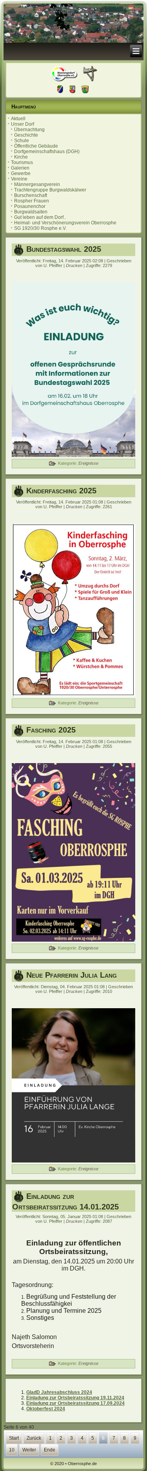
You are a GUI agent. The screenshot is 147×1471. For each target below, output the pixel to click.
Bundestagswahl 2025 (63, 249)
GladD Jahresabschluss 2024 (59, 1392)
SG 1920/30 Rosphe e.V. (40, 228)
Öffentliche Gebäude (36, 146)
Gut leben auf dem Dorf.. (40, 217)
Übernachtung (29, 129)
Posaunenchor (29, 206)
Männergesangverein (37, 184)
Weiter (29, 1450)
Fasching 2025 (51, 730)
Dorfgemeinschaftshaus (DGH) (47, 151)
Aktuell (18, 118)
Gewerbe (21, 173)
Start (14, 1438)
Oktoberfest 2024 (45, 1408)
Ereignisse (88, 463)
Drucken (74, 265)
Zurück (34, 1438)
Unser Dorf (22, 124)
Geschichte (26, 135)
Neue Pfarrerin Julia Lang (71, 975)
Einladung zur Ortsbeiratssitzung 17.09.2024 (75, 1403)
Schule (21, 140)
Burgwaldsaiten (30, 212)
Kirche (21, 157)
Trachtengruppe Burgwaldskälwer (50, 190)
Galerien (20, 168)
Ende (49, 1450)
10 (12, 1450)
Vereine (19, 179)
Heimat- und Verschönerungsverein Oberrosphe (65, 223)
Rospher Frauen (31, 201)
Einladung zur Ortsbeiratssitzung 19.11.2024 (75, 1398)
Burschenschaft (30, 195)
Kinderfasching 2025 (61, 490)
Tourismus (22, 162)
